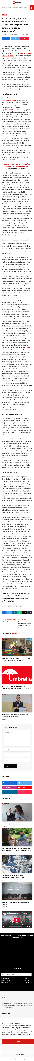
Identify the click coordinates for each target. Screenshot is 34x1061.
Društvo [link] (4, 14)
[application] (17, 919)
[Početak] (4, 927)
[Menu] (3, 3)
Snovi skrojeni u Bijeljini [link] (10, 824)
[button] (31, 1020)
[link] (32, 7)
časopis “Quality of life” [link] (13, 100)
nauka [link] (20, 606)
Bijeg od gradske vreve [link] (9, 622)
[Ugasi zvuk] (27, 927)
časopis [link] (4, 606)
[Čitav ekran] (30, 927)
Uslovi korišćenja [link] (21, 1059)
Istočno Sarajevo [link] (12, 606)
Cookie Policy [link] (12, 1059)
